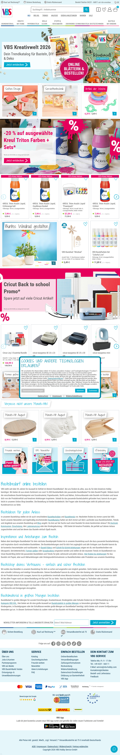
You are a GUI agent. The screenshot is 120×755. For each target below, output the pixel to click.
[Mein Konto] (109, 9)
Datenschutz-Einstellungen (72, 672)
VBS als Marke (8, 666)
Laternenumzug (33, 526)
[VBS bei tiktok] (74, 643)
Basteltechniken (54, 516)
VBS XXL (36, 15)
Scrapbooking (48, 551)
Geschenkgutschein (39, 659)
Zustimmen (93, 390)
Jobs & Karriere (8, 659)
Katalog (34, 656)
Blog (39, 523)
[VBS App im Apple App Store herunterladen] (68, 726)
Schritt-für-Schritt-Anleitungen (68, 547)
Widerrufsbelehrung (69, 669)
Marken (83, 15)
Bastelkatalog (54, 520)
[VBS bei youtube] (68, 643)
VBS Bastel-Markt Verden (12, 669)
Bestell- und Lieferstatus (100, 673)
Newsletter (35, 666)
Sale (91, 15)
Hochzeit (114, 523)
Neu (29, 15)
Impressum (57, 396)
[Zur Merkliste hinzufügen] (26, 178)
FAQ (33, 672)
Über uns (5, 656)
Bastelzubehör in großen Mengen (65, 603)
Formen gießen (32, 551)
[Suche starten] (86, 9)
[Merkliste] (104, 9)
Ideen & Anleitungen (69, 15)
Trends (45, 15)
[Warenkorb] (115, 9)
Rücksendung (66, 666)
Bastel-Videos (46, 547)
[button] (3, 196)
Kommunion (6, 526)
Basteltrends (70, 516)
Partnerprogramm (9, 663)
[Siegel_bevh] (61, 700)
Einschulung (17, 526)
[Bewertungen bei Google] (28, 698)
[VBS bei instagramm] (58, 643)
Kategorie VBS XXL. (9, 603)
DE (118, 2)
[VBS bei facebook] (53, 643)
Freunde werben (38, 663)
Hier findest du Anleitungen (95, 554)
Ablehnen (80, 390)
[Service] (98, 9)
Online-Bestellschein (69, 656)
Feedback (94, 676)
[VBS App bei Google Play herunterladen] (52, 726)
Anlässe (54, 15)
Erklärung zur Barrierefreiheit (72, 675)
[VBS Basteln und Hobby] (7, 11)
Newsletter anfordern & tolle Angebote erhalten (28, 622)
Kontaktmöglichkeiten (99, 670)
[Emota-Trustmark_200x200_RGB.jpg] (93, 698)
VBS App (64, 678)
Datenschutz (43, 396)
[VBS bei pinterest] (63, 643)
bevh (62, 695)
